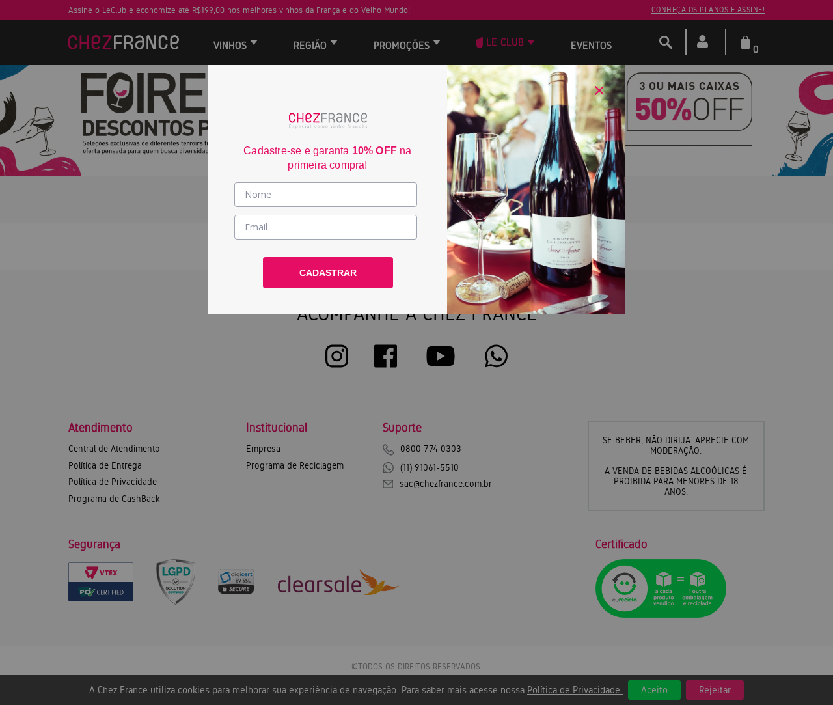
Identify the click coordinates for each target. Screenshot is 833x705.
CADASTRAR (328, 273)
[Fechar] (599, 90)
